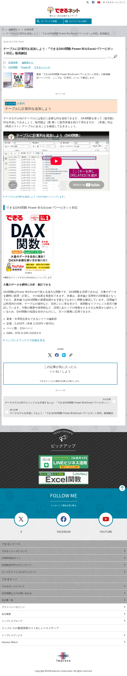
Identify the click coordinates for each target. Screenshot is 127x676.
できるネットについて (115, 2)
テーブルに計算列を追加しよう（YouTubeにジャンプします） (35, 196)
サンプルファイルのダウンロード (19, 571)
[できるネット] (3, 29)
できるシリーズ (42, 67)
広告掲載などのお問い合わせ (17, 593)
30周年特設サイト (11, 558)
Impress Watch (10, 642)
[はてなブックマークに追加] (63, 355)
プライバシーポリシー (13, 607)
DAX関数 (13, 67)
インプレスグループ (12, 620)
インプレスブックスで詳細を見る (25, 340)
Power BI (26, 67)
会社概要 (6, 614)
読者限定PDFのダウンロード (17, 565)
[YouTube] (98, 2)
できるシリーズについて (14, 551)
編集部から (14, 29)
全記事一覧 (7, 600)
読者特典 (29, 29)
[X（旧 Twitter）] (87, 2)
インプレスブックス (12, 635)
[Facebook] (93, 2)
